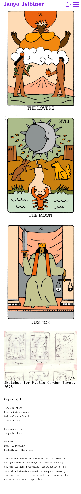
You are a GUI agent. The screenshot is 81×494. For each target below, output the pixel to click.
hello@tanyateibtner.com (19, 450)
